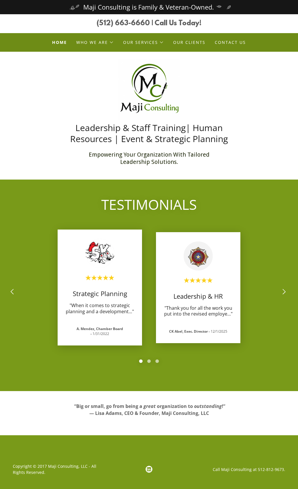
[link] (149, 89)
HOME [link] (59, 42)
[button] (95, 42)
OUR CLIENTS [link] (189, 42)
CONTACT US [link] (230, 42)
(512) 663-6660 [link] (123, 23)
